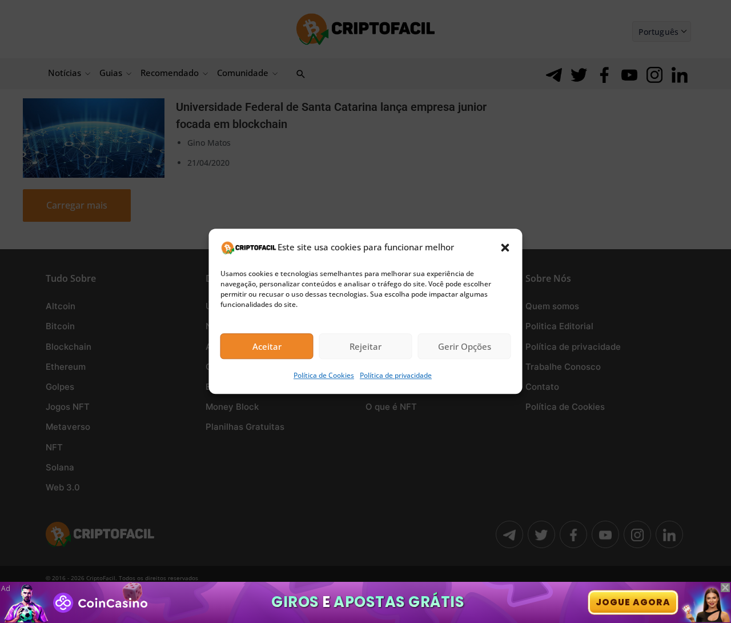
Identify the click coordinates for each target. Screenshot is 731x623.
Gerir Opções (464, 346)
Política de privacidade (396, 376)
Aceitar (267, 346)
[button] (505, 247)
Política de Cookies (324, 376)
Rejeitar (365, 346)
